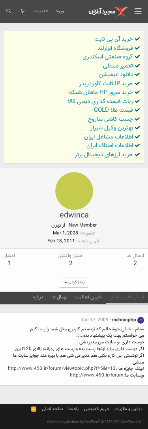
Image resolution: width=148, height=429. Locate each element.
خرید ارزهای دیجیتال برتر (104, 154)
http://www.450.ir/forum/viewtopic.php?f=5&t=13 (62, 368)
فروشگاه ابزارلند (115, 48)
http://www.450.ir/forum (97, 375)
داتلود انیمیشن (116, 74)
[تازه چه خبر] (22, 11)
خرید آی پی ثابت (113, 39)
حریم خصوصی (96, 409)
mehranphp (124, 320)
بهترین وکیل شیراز (111, 128)
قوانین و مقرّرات (128, 409)
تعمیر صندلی (118, 66)
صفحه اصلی (52, 409)
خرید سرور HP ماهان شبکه (101, 92)
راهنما (73, 409)
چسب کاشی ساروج (110, 119)
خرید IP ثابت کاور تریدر (106, 83)
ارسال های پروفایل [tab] (127, 297)
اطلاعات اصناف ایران (109, 145)
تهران (56, 225)
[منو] (138, 11)
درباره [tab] (38, 297)
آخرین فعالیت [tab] (88, 297)
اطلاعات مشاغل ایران (108, 137)
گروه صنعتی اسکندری (107, 57)
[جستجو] (8, 11)
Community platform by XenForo (94, 422)
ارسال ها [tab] (59, 297)
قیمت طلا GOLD (113, 110)
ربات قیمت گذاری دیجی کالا (100, 101)
